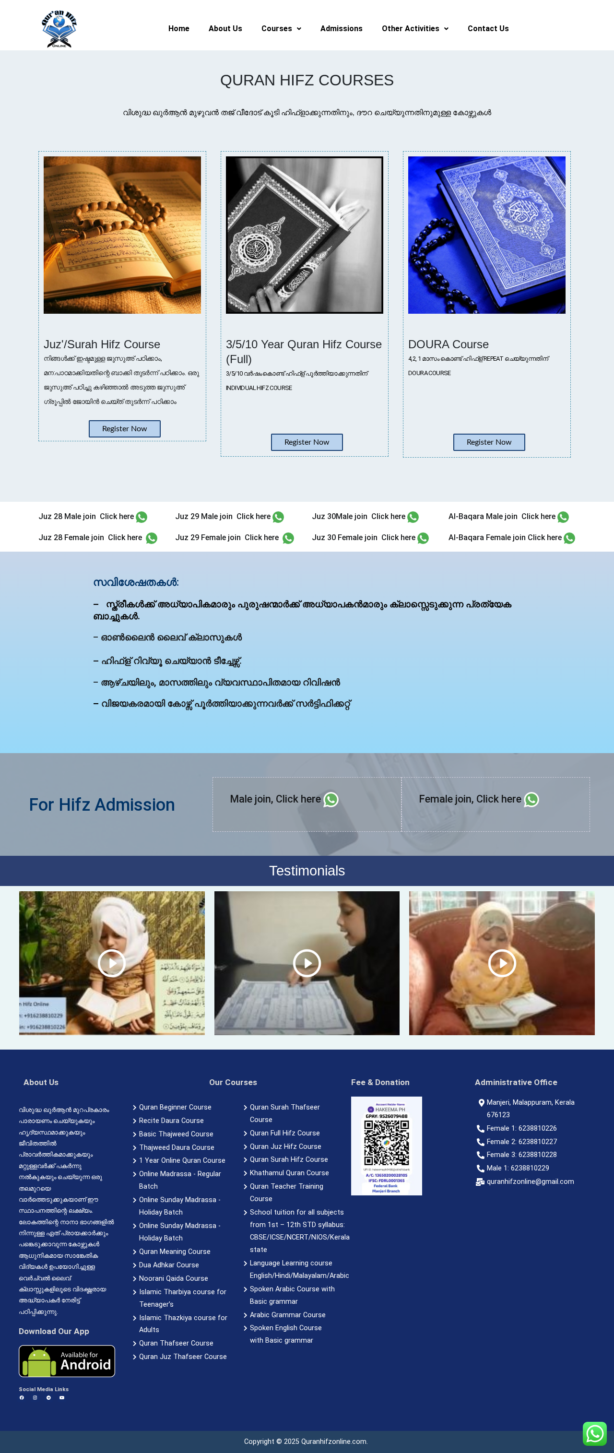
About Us (225, 29)
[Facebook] (21, 1398)
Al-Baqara (466, 537)
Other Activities (410, 29)
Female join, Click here (470, 799)
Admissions (341, 29)
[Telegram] (48, 1398)
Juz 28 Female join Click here (90, 537)
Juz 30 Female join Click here (363, 537)
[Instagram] (35, 1398)
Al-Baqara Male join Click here (502, 516)
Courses (276, 29)
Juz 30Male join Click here (358, 516)
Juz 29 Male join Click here (223, 516)
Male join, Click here (275, 799)
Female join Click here (523, 537)
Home (178, 29)
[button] (281, 29)
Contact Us (488, 29)
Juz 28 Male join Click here (86, 516)
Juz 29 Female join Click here (227, 537)
